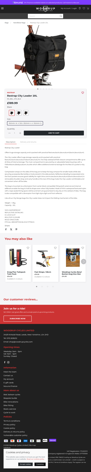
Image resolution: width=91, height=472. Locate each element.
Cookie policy (9, 428)
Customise (40, 464)
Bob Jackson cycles (12, 395)
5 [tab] (50, 89)
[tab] (36, 286)
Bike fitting (8, 405)
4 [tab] (47, 89)
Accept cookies (25, 464)
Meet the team (10, 372)
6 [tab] (52, 89)
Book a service (10, 409)
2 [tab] (41, 89)
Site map (32, 445)
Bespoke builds (10, 398)
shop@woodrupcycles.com (21, 342)
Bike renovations (11, 402)
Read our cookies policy (35, 459)
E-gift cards (9, 383)
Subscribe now (17, 319)
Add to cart (53, 133)
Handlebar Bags (19, 23)
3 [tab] (44, 89)
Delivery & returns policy (14, 432)
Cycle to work (9, 412)
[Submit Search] (61, 16)
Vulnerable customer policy (15, 435)
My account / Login (69, 8)
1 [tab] (38, 89)
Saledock (7, 448)
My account (9, 379)
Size (9, 119)
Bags (7, 23)
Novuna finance (10, 386)
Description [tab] (10, 142)
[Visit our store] (80, 8)
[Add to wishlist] (28, 248)
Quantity (11, 129)
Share (7, 226)
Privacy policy (9, 425)
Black (9, 107)
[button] (2, 8)
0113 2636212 (12, 338)
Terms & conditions (12, 421)
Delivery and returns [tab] (28, 142)
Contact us (8, 375)
